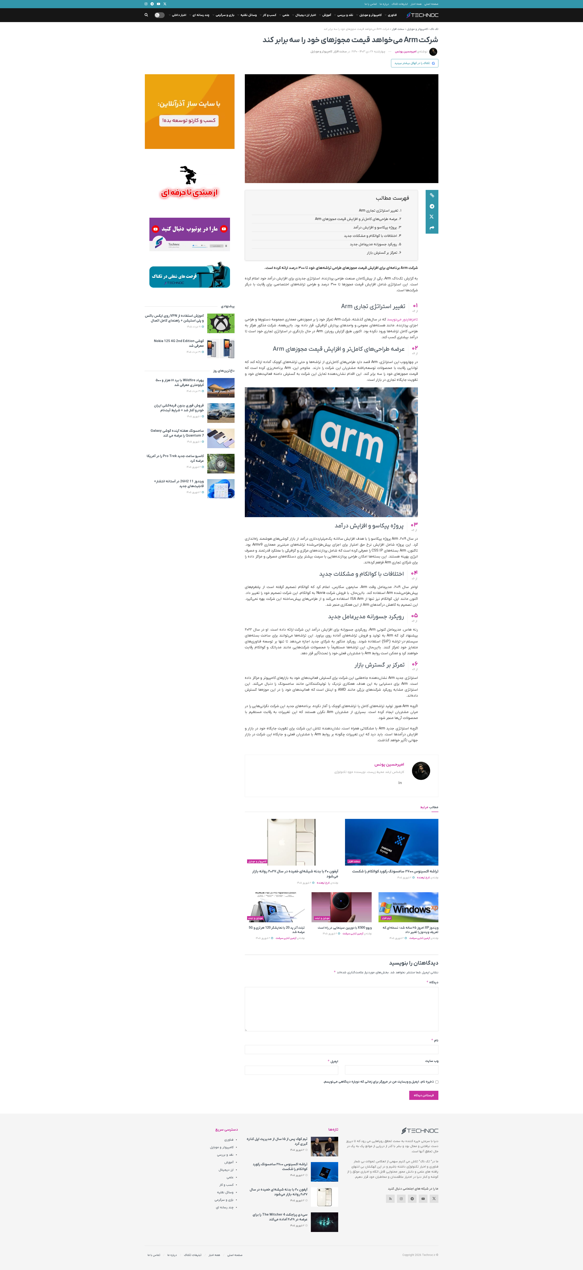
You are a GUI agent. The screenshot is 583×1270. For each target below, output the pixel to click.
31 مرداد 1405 (194, 391)
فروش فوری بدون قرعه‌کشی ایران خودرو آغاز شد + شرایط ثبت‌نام (179, 408)
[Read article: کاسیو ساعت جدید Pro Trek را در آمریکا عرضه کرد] (221, 463)
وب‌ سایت (431, 1061)
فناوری (392, 15)
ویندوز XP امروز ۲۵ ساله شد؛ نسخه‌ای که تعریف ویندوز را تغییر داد (410, 930)
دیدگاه (432, 982)
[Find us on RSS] (390, 1199)
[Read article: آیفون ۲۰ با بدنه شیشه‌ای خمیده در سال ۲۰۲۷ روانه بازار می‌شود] (291, 842)
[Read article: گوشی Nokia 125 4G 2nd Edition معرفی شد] (221, 348)
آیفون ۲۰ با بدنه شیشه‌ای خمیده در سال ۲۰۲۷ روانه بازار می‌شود (278, 1192)
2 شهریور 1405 (404, 877)
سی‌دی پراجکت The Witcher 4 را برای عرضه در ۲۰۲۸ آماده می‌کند (280, 1217)
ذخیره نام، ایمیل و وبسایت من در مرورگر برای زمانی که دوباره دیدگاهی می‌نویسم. (378, 1082)
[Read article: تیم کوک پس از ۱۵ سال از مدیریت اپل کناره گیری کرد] (324, 1146)
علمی (285, 15)
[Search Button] (146, 15)
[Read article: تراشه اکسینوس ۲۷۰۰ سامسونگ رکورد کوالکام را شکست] (391, 842)
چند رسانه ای (201, 15)
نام (434, 1040)
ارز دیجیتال (226, 1170)
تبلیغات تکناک (400, 4)
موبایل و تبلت (322, 918)
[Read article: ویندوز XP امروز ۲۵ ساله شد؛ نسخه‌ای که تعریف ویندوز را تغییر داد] (408, 907)
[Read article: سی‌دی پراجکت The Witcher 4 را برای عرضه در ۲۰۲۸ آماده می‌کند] (324, 1222)
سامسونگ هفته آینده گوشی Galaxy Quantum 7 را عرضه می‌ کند (177, 433)
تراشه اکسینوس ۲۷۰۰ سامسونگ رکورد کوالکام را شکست (395, 871)
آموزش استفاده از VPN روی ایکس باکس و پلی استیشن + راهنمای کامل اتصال (174, 318)
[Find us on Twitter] (434, 1199)
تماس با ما (371, 4)
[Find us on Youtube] (423, 1199)
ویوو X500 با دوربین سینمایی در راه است (345, 928)
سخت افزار (398, 29)
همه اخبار (416, 4)
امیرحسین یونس (405, 52)
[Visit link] (190, 111)
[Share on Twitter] (432, 217)
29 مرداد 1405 (194, 352)
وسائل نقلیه (248, 15)
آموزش (326, 15)
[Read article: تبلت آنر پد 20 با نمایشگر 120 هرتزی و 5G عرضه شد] (275, 907)
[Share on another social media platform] (432, 228)
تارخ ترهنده (423, 877)
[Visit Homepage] (422, 15)
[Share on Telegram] (432, 206)
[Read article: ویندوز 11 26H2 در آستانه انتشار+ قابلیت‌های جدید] (221, 489)
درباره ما (384, 4)
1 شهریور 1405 (194, 416)
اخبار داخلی (179, 15)
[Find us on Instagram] (401, 1199)
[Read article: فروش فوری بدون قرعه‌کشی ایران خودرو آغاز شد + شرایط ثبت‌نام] (221, 413)
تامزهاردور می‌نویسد (402, 319)
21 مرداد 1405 (194, 326)
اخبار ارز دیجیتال (305, 15)
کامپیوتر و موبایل (370, 15)
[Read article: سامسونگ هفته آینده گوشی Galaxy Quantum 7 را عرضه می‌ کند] (221, 438)
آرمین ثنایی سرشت (419, 938)
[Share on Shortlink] (432, 195)
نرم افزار (386, 918)
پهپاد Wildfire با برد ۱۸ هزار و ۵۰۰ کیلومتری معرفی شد (180, 382)
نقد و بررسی (345, 15)
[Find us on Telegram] (412, 1199)
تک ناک (434, 29)
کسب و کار (269, 15)
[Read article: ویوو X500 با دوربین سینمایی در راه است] (341, 907)
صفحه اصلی (431, 4)
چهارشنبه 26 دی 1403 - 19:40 (368, 52)
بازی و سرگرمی (225, 15)
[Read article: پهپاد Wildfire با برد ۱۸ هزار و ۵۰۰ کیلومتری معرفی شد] (221, 388)
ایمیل (332, 1061)
